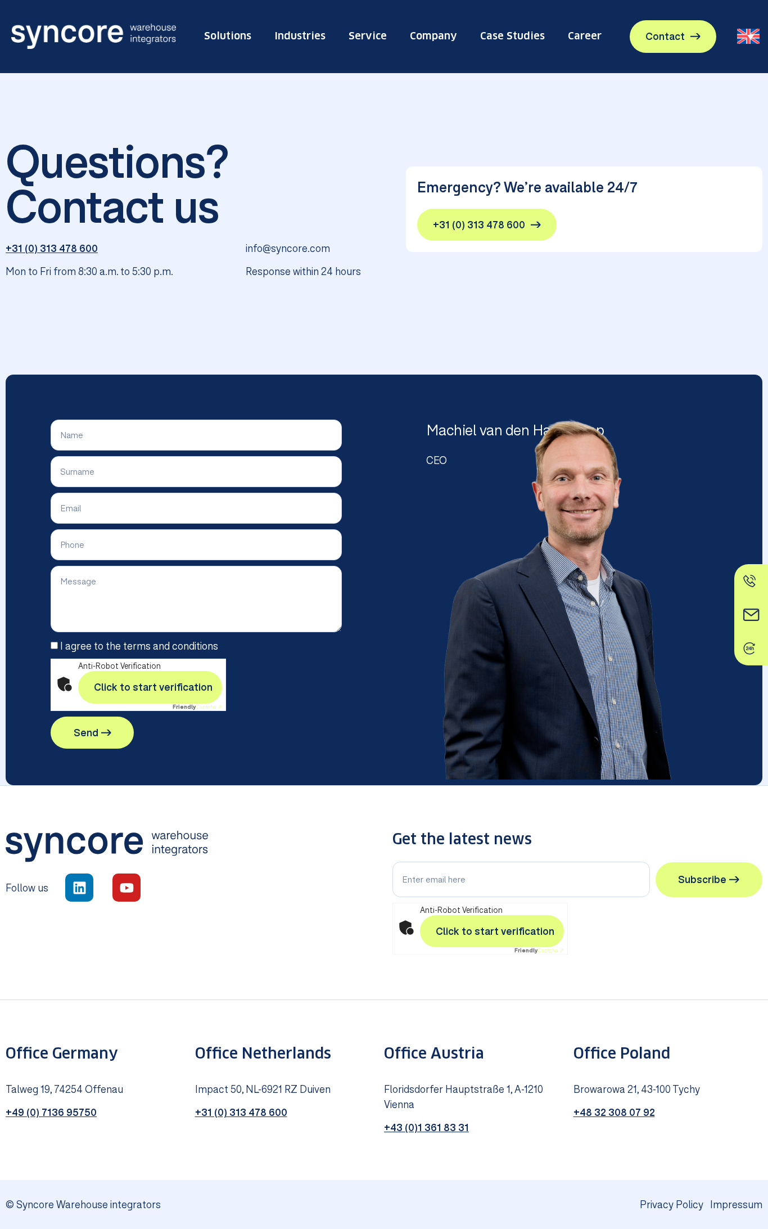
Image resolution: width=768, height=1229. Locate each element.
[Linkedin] (79, 888)
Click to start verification (153, 687)
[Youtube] (126, 888)
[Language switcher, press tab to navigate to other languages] (748, 36)
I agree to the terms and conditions (139, 646)
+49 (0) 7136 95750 (51, 1112)
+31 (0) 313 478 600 (52, 248)
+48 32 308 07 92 (614, 1112)
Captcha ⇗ (197, 707)
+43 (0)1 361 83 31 (426, 1127)
